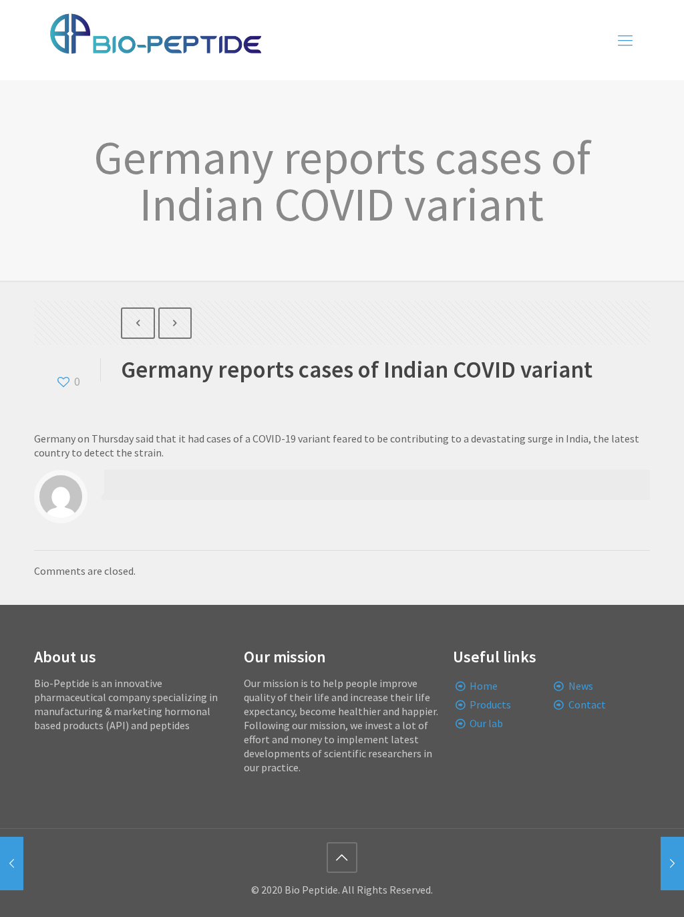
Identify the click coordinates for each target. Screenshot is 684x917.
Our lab (486, 723)
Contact (587, 704)
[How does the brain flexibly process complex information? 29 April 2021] (11, 863)
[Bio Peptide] (155, 40)
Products (490, 704)
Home (484, 685)
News (580, 685)
